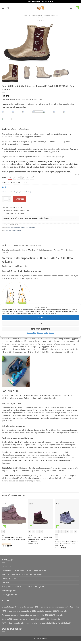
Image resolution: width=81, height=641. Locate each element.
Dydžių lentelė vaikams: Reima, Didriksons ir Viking (22, 574)
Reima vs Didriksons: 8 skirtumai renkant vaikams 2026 (23, 619)
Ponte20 (18, 230)
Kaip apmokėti (7, 566)
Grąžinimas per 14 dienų (15, 213)
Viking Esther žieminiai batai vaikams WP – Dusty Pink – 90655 (13, 538)
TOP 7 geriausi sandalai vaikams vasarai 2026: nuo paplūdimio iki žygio (29, 623)
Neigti (40, 323)
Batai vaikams (12, 230)
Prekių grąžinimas (9, 578)
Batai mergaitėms (37, 15)
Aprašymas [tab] (5, 245)
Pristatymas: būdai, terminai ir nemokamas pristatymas (24, 570)
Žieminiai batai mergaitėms (51, 15)
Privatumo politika (42, 333)
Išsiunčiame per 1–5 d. (14, 207)
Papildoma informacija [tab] (19, 245)
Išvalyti (77, 175)
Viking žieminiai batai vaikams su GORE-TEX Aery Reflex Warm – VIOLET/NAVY (66, 544)
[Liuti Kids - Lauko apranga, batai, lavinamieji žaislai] (40, 8)
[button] (3, 7)
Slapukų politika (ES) (10, 594)
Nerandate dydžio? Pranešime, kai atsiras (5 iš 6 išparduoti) (28, 218)
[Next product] (38, 19)
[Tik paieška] (8, 8)
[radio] (10, 177)
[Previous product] (42, 19)
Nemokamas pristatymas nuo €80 (18, 210)
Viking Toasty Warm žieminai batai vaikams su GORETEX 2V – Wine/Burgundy (40, 539)
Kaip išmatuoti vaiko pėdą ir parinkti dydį (16, 192)
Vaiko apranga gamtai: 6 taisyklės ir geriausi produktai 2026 (25, 615)
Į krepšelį (19, 199)
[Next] (79, 527)
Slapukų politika (31, 333)
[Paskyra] (71, 8)
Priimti (40, 317)
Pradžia (25, 15)
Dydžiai (4, 177)
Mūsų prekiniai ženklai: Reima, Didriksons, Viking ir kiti (23, 586)
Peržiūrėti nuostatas (40, 329)
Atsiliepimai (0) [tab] (35, 245)
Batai (30, 15)
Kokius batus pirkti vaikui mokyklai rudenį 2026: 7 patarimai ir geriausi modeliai (33, 607)
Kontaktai (51, 333)
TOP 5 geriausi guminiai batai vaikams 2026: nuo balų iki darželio (27, 611)
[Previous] (1, 527)
